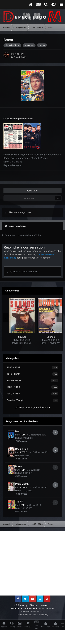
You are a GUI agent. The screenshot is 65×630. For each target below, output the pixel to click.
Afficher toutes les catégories (32, 407)
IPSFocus (32, 605)
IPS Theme (19, 605)
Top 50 (19, 501)
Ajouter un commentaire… (24, 271)
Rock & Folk (21, 449)
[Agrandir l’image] (32, 85)
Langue (43, 605)
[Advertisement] (32, 563)
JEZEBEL (23, 452)
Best (17, 431)
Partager (33, 190)
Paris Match (22, 484)
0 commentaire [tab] (15, 226)
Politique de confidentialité (24, 608)
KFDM (20, 54)
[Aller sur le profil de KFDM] (6, 55)
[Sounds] (22, 315)
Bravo (18, 466)
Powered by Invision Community (32, 614)
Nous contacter (46, 608)
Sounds (22, 336)
